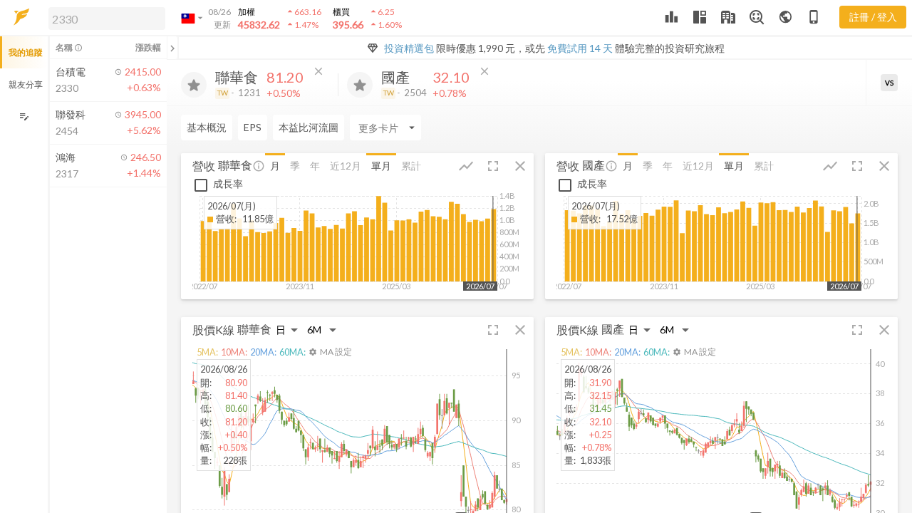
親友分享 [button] (26, 84)
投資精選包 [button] (409, 48)
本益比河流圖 (308, 127)
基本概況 (207, 127)
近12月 (345, 166)
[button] (104, 18)
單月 (381, 166)
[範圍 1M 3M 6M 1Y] (322, 329)
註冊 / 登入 (873, 17)
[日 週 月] (287, 329)
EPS (252, 127)
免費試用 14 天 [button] (580, 48)
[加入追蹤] (194, 85)
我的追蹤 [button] (26, 52)
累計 (411, 166)
